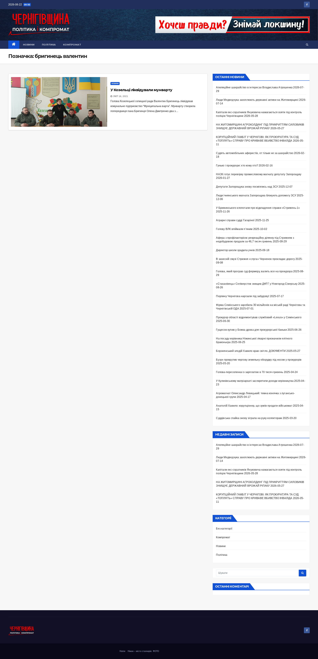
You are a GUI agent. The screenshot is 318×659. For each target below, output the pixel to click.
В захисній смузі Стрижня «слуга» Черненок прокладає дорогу (255, 259)
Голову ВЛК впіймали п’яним (234, 229)
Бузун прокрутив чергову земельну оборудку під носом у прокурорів (258, 359)
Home (122, 651)
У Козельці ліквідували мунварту (141, 90)
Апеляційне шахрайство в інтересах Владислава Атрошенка (254, 87)
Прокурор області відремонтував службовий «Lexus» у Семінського (258, 317)
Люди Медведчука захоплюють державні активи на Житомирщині (257, 99)
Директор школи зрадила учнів (235, 250)
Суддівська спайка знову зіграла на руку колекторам (249, 418)
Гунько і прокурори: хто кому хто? (237, 165)
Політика (49, 44)
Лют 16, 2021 (120, 96)
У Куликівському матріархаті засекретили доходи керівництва (254, 380)
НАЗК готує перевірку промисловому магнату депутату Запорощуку (259, 174)
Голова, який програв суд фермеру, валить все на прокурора (254, 271)
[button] (307, 44)
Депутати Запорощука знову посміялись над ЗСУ (247, 186)
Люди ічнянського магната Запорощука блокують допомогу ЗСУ (256, 195)
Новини (29, 44)
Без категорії (224, 528)
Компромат (72, 44)
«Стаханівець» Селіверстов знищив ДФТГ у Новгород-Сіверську (256, 283)
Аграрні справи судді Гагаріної (235, 220)
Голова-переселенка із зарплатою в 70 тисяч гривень (249, 372)
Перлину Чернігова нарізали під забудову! (242, 296)
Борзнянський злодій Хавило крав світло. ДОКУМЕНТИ (251, 351)
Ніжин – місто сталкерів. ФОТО (143, 651)
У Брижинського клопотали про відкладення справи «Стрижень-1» (258, 207)
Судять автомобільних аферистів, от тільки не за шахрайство (254, 153)
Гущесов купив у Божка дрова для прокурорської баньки (251, 329)
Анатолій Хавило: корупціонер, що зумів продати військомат (254, 405)
